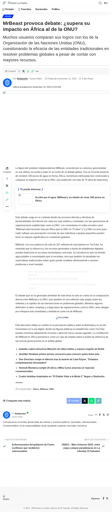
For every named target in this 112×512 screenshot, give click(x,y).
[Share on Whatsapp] (28, 71)
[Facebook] (100, 415)
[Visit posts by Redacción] (7, 82)
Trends (8, 16)
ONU (51, 389)
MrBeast (44, 389)
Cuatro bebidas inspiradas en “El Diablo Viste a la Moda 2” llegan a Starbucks (62, 376)
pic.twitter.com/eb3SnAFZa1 (62, 278)
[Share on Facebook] (19, 71)
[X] (103, 415)
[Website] (96, 415)
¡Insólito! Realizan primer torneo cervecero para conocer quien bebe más (59, 354)
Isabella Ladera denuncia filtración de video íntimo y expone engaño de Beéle (61, 349)
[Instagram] (107, 415)
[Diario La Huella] (17, 3)
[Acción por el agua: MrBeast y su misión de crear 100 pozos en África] (25, 198)
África (36, 389)
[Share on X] (23, 71)
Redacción (22, 78)
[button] (5, 3)
